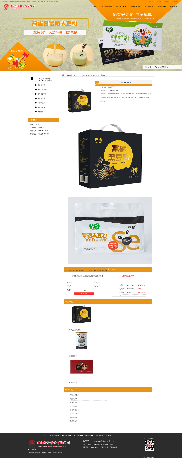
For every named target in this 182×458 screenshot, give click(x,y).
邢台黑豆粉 (74, 417)
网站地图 (159, 1)
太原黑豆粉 (74, 399)
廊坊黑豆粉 (149, 6)
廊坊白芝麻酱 (121, 6)
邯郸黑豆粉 (74, 413)
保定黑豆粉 (74, 421)
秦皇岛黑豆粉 (74, 410)
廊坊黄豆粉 (41, 103)
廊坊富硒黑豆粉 (75, 330)
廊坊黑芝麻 (41, 98)
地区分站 (151, 1)
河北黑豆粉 (74, 402)
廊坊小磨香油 (107, 6)
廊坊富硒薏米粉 (102, 270)
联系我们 (175, 1)
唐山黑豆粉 (74, 406)
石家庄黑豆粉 (74, 395)
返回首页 (167, 1)
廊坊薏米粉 (161, 6)
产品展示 (83, 75)
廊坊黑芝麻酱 (135, 6)
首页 (96, 6)
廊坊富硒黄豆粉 (77, 270)
